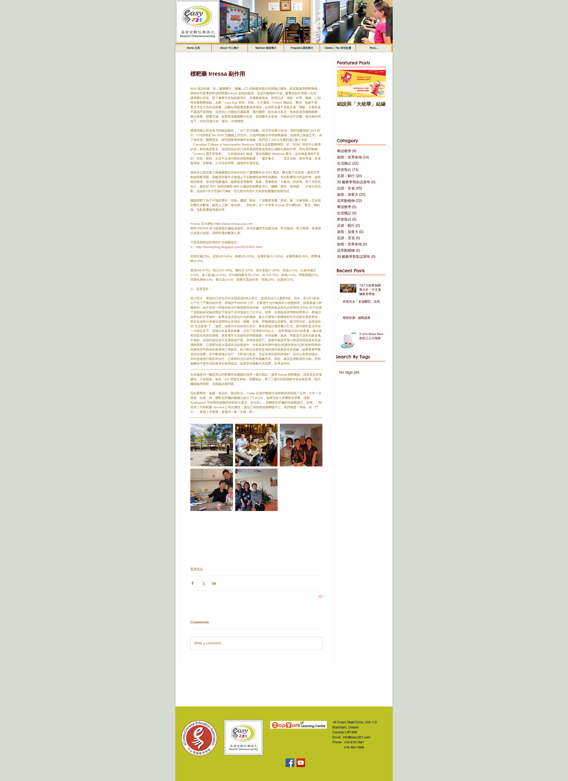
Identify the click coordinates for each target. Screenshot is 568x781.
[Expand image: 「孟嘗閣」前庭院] (211, 445)
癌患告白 (196, 569)
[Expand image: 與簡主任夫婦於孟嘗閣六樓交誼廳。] (256, 490)
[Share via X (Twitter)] (203, 583)
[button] (306, 21)
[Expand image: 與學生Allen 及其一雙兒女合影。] (211, 490)
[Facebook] (290, 762)
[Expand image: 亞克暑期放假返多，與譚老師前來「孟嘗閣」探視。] (301, 445)
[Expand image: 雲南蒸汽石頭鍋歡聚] (256, 445)
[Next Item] (379, 83)
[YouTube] (300, 762)
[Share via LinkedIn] (214, 583)
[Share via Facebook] (192, 583)
